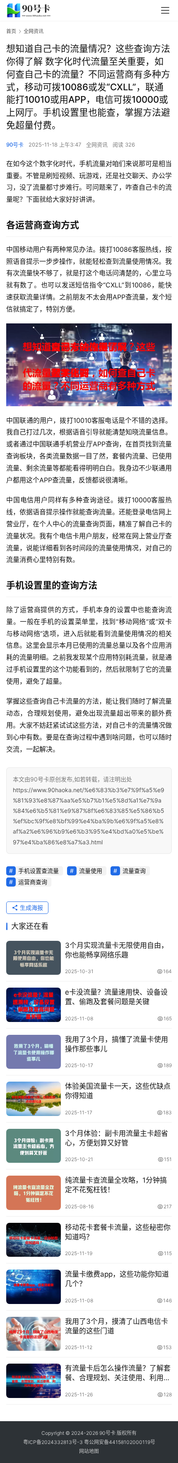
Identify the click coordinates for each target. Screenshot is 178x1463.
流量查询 (134, 870)
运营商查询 (32, 881)
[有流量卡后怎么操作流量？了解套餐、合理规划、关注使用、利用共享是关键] (33, 1381)
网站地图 (89, 1451)
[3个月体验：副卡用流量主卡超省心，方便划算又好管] (33, 1146)
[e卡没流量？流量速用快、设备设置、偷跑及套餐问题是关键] (33, 1005)
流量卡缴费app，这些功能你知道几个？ (117, 1279)
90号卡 (15, 144)
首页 (11, 31)
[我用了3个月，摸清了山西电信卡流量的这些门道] (33, 1334)
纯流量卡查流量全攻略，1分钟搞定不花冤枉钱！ (116, 1185)
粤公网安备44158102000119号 (119, 1442)
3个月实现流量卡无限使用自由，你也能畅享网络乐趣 (116, 950)
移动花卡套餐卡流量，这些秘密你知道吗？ (118, 1232)
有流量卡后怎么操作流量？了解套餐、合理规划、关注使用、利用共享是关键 (118, 1373)
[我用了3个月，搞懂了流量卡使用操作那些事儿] (33, 1052)
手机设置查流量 (38, 870)
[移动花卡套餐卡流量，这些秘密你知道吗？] (33, 1240)
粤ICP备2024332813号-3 (53, 1442)
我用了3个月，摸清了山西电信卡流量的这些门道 (116, 1326)
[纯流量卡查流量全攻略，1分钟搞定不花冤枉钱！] (33, 1193)
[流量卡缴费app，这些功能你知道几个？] (33, 1287)
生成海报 (30, 907)
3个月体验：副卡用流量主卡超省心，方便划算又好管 (116, 1138)
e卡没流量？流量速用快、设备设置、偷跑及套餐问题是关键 (116, 997)
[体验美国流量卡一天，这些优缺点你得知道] (33, 1099)
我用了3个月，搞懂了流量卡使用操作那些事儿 (116, 1044)
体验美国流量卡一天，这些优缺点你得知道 (118, 1091)
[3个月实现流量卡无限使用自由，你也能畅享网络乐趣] (33, 958)
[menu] (165, 10)
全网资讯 (97, 144)
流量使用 (90, 870)
